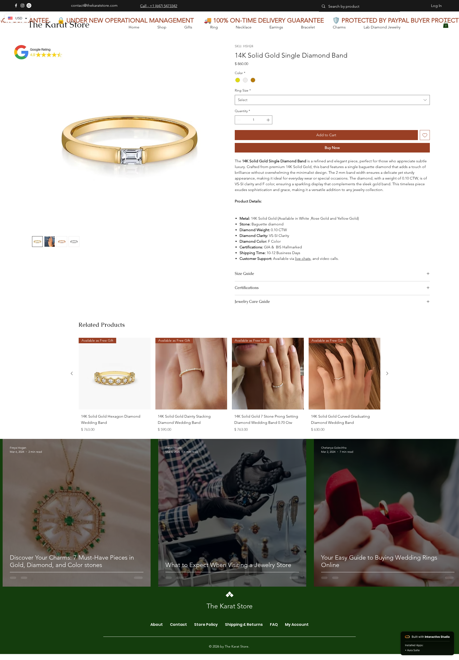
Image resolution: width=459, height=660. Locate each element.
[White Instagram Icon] (22, 5)
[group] (229, 432)
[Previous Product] (72, 419)
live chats (303, 258)
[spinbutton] (253, 120)
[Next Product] (387, 419)
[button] (445, 24)
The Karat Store (58, 24)
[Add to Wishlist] (425, 135)
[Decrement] (238, 120)
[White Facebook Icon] (16, 5)
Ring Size (243, 90)
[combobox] (332, 100)
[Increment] (269, 120)
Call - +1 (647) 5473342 (158, 6)
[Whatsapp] (29, 5)
